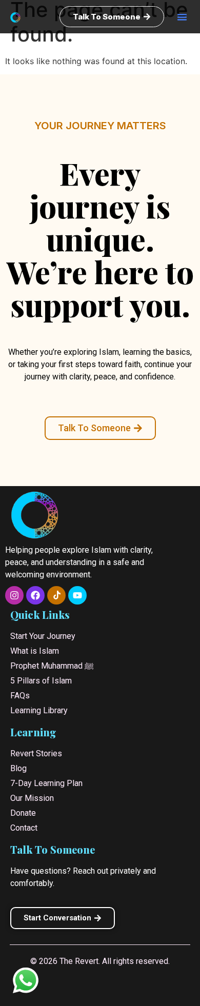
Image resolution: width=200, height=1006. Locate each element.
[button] (182, 17)
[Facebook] (35, 595)
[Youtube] (77, 595)
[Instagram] (14, 595)
